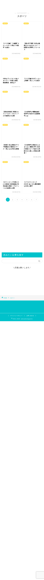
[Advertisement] (22, 479)
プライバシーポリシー (16, 315)
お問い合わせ (30, 315)
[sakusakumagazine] (22, 7)
